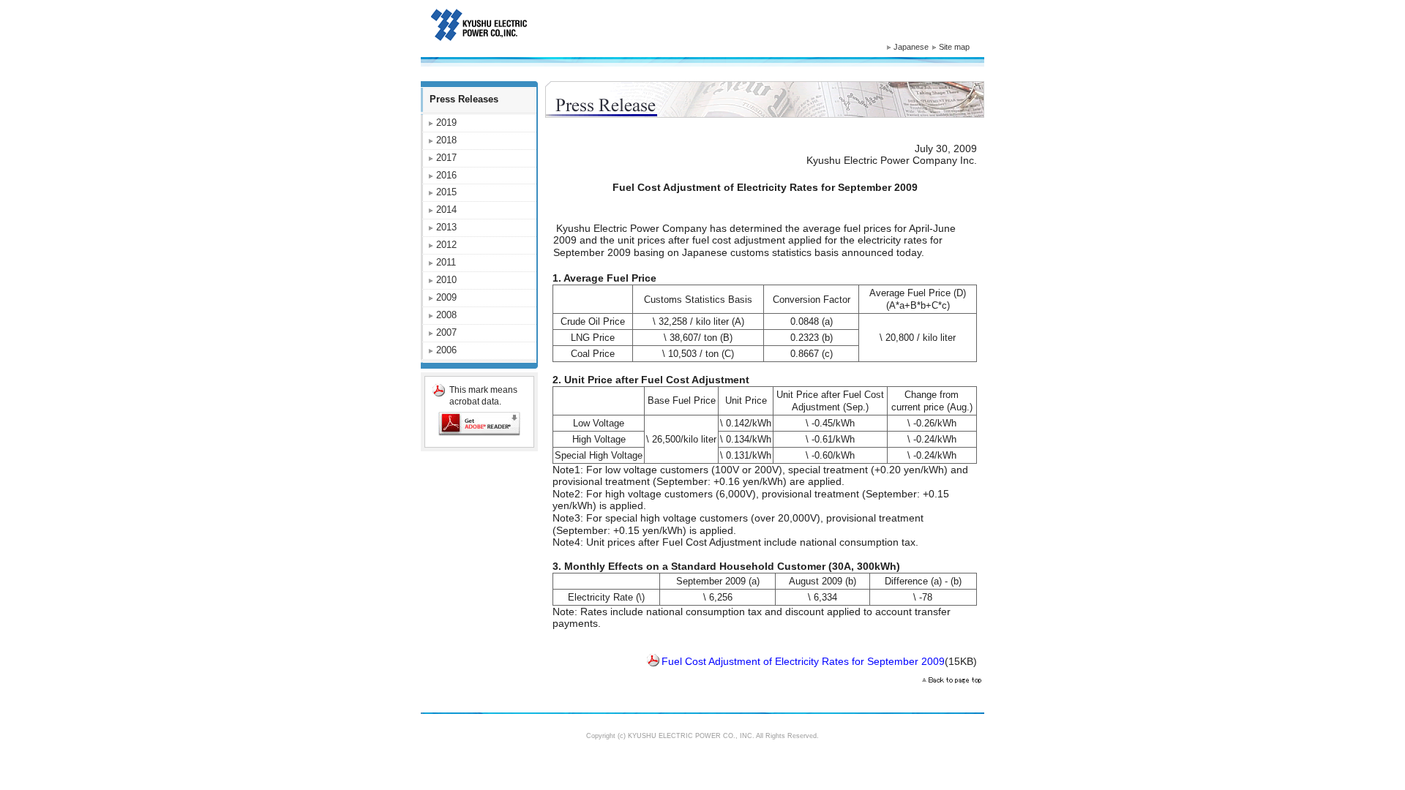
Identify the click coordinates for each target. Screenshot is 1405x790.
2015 (446, 192)
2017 (446, 157)
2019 (446, 122)
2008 (446, 314)
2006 (446, 350)
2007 (446, 332)
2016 (446, 175)
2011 (446, 262)
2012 (446, 244)
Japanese (911, 46)
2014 (446, 209)
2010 (446, 279)
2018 (446, 140)
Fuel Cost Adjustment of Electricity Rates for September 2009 (803, 661)
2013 (446, 227)
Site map (954, 46)
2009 (446, 297)
